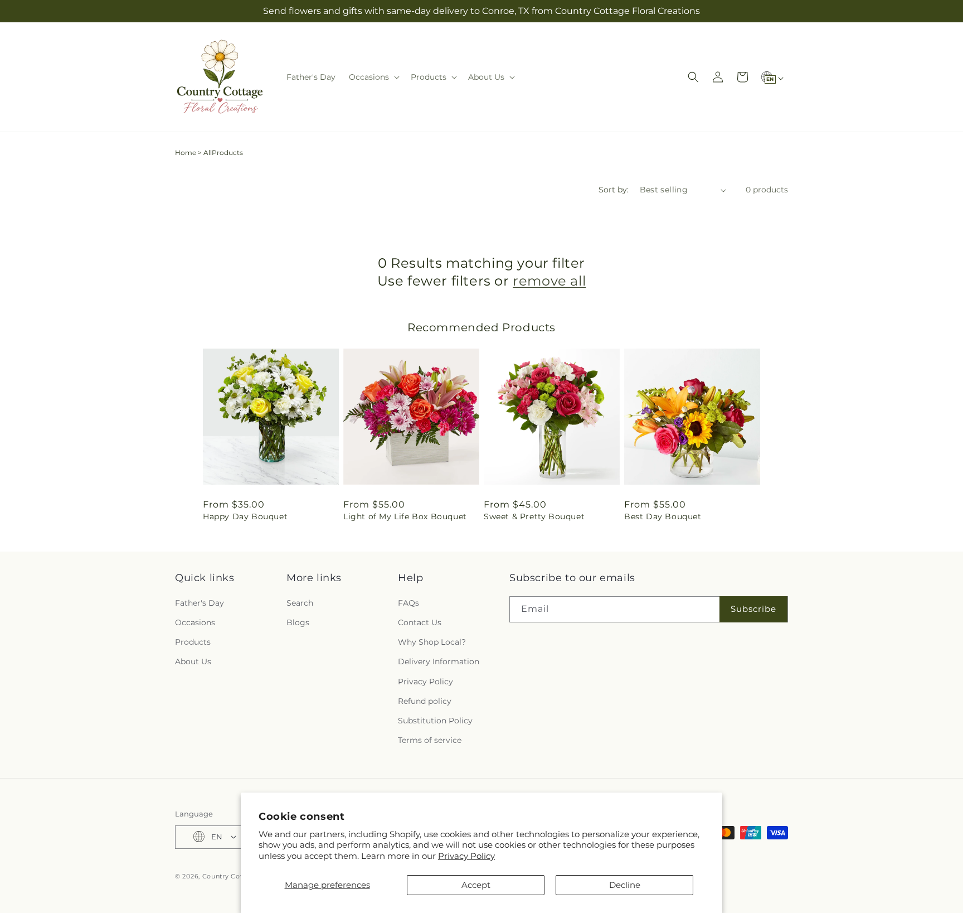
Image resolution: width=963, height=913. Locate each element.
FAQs (408, 602)
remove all (549, 281)
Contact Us (419, 622)
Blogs (297, 622)
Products (193, 642)
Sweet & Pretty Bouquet (534, 516)
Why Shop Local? (432, 642)
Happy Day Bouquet (245, 516)
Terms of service (429, 740)
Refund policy (424, 700)
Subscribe (753, 608)
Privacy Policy (466, 856)
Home (185, 152)
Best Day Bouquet (663, 516)
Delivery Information (438, 661)
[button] (373, 77)
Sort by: (614, 190)
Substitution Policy (435, 720)
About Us (193, 661)
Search (299, 602)
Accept (475, 885)
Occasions (195, 622)
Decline (624, 885)
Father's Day (199, 602)
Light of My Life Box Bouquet (405, 516)
